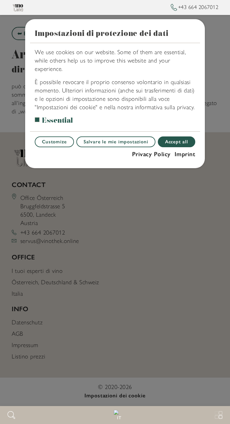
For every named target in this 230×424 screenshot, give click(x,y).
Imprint (185, 154)
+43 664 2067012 (198, 7)
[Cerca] (11, 415)
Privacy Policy (151, 154)
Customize (54, 142)
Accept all (176, 142)
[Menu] (218, 415)
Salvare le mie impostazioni (116, 142)
